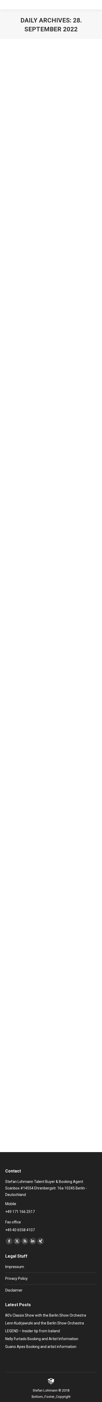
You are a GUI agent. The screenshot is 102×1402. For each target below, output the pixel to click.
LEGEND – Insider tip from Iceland (32, 1331)
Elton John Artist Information (46, 127)
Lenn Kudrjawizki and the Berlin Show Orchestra (44, 1323)
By (51, 137)
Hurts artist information (40, 1044)
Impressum (14, 1267)
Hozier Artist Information (42, 726)
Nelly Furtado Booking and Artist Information (41, 1339)
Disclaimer (13, 1290)
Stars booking (22, 137)
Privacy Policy (16, 1278)
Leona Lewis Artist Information (49, 412)
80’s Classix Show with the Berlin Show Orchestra (45, 1315)
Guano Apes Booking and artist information (40, 1347)
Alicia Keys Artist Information (47, 266)
